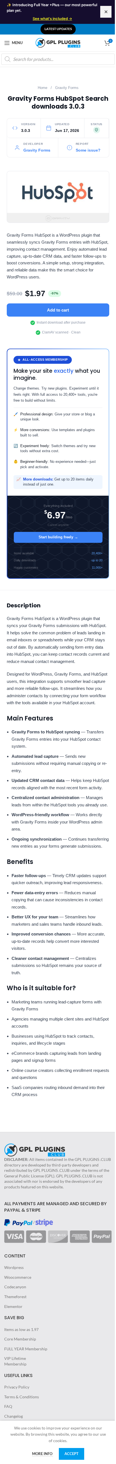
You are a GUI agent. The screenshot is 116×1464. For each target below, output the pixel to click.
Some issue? (88, 150)
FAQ (8, 1406)
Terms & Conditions (21, 1396)
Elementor (13, 1306)
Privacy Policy (16, 1387)
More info (42, 1453)
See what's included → (52, 18)
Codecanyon (15, 1286)
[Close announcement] (105, 12)
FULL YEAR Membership (25, 1348)
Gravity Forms (67, 88)
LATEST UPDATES (58, 29)
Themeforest (15, 1296)
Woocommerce (17, 1277)
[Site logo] (58, 42)
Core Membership (20, 1339)
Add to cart (58, 310)
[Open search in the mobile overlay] (58, 59)
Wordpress (14, 1267)
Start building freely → (58, 537)
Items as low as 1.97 (21, 1329)
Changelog (13, 1416)
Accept (71, 1453)
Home (42, 88)
